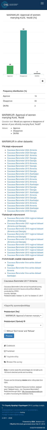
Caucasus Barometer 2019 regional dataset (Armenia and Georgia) (25, 230)
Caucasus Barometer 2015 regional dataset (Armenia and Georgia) (25, 240)
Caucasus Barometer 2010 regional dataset (25, 252)
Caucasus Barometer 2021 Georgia (22, 158)
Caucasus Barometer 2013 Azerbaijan (23, 173)
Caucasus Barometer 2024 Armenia (22, 150)
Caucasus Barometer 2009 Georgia (22, 210)
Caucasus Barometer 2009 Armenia (22, 205)
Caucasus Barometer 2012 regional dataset (25, 247)
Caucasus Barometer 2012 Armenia (22, 181)
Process (9, 335)
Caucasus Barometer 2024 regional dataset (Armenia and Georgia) (25, 219)
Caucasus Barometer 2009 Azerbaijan (23, 208)
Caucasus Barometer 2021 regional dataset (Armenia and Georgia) (25, 224)
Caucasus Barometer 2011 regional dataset (25, 249)
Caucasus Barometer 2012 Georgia (22, 187)
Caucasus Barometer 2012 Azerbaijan (23, 184)
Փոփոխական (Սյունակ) (13, 321)
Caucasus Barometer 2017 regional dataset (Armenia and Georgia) (25, 235)
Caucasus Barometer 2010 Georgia (22, 197)
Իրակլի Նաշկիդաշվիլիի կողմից (12, 414)
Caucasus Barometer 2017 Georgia (22, 166)
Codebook (10, 345)
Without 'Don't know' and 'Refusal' (21, 331)
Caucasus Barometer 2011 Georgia (22, 189)
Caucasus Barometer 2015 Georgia (22, 171)
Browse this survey (14, 361)
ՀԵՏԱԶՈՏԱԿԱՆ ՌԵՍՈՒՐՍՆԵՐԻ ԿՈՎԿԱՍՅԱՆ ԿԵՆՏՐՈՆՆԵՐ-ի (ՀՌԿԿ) (20, 411)
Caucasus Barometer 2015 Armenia (22, 168)
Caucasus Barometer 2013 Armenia (22, 179)
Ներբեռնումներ (12, 356)
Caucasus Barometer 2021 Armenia (22, 155)
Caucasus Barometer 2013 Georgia (22, 176)
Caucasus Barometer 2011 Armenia (22, 195)
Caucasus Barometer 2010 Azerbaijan (23, 200)
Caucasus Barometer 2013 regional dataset (25, 244)
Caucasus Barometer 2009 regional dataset (25, 255)
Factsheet (10, 351)
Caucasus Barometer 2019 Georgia (22, 160)
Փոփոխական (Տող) (11, 311)
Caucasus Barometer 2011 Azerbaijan (23, 192)
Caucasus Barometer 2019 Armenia (22, 163)
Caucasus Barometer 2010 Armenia (22, 203)
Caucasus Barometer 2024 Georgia (22, 152)
